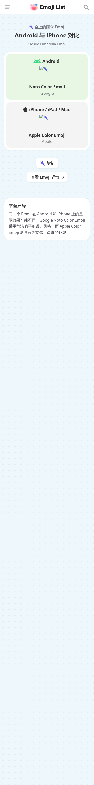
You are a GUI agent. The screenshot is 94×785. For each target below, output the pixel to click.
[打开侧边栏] (7, 7)
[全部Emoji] (86, 7)
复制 (47, 163)
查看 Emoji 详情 (45, 177)
